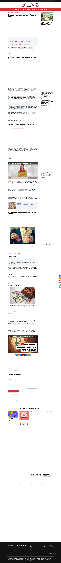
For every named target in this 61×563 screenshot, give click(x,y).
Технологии (51, 552)
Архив (30, 545)
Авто (42, 545)
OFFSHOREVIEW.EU (20, 545)
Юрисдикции (51, 553)
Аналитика (14, 12)
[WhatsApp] (28, 355)
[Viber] (26, 355)
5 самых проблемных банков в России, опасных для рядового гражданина (47, 23)
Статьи (19, 9)
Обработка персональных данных (34, 552)
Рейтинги (28, 9)
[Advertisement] (23, 31)
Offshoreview (10, 12)
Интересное (51, 547)
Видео (24, 9)
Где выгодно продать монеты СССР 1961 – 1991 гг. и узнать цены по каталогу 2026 (47, 242)
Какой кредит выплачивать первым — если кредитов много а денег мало (48, 476)
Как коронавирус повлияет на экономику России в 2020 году (26, 204)
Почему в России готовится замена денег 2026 (18, 40)
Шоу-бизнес (44, 552)
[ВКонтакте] (16, 355)
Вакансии (43, 547)
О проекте (30, 546)
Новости (15, 9)
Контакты (30, 547)
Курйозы (50, 548)
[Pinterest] (22, 355)
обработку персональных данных (32, 388)
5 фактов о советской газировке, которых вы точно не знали (47, 172)
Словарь (45, 9)
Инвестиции (51, 546)
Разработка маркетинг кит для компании (24, 422)
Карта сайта (30, 548)
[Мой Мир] (20, 355)
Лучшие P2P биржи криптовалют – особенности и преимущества (11, 420)
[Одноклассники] (18, 355)
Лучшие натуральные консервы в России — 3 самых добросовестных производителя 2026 (47, 102)
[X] (24, 355)
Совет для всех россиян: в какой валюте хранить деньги (20, 44)
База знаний (40, 9)
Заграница (50, 545)
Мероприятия (34, 9)
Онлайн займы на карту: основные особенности (36, 475)
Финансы (17, 12)
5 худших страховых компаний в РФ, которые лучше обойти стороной (47, 93)
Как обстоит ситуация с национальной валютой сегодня (20, 41)
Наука (43, 548)
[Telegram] (30, 355)
